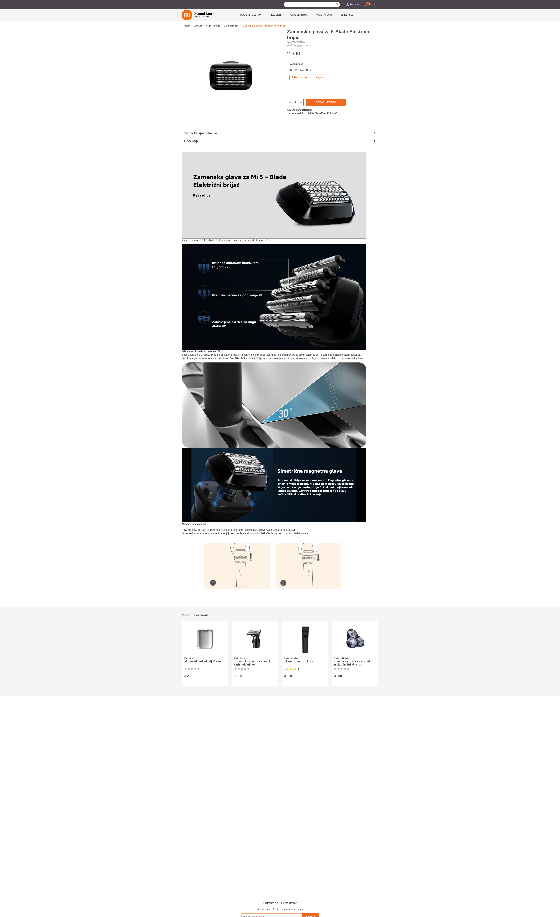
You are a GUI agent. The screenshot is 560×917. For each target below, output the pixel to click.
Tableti (276, 15)
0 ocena (309, 46)
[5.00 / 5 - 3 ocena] (290, 669)
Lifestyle (347, 15)
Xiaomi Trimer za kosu (299, 661)
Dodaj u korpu (326, 102)
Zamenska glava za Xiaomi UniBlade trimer (252, 663)
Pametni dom (323, 15)
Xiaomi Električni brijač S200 (203, 661)
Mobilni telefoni (251, 15)
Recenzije (191, 141)
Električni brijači (231, 25)
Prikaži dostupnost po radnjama (308, 77)
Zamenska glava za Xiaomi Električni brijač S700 (352, 663)
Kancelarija (298, 15)
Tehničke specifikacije (200, 133)
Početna (186, 25)
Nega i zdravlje (213, 25)
